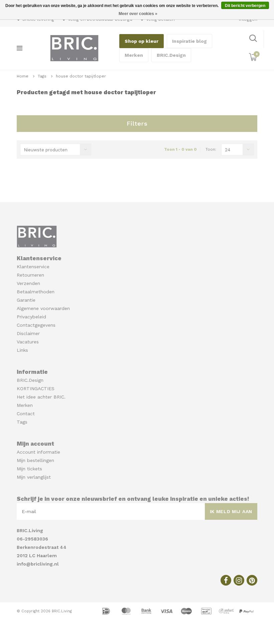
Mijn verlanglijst (34, 477)
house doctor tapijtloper (81, 76)
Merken (134, 55)
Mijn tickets (29, 468)
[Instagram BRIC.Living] (239, 580)
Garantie (26, 300)
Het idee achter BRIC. (41, 397)
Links (22, 350)
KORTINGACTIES (35, 388)
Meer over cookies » (138, 13)
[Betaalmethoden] (107, 610)
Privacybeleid (31, 316)
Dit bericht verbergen (245, 5)
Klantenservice (33, 266)
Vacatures (28, 341)
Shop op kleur (141, 41)
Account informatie (38, 452)
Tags (42, 76)
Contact (26, 413)
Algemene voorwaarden (43, 308)
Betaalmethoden (35, 291)
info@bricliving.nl (38, 564)
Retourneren (30, 275)
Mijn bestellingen (35, 460)
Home (22, 76)
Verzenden (28, 283)
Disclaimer (28, 333)
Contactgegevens (36, 325)
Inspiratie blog (189, 41)
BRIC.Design (171, 55)
